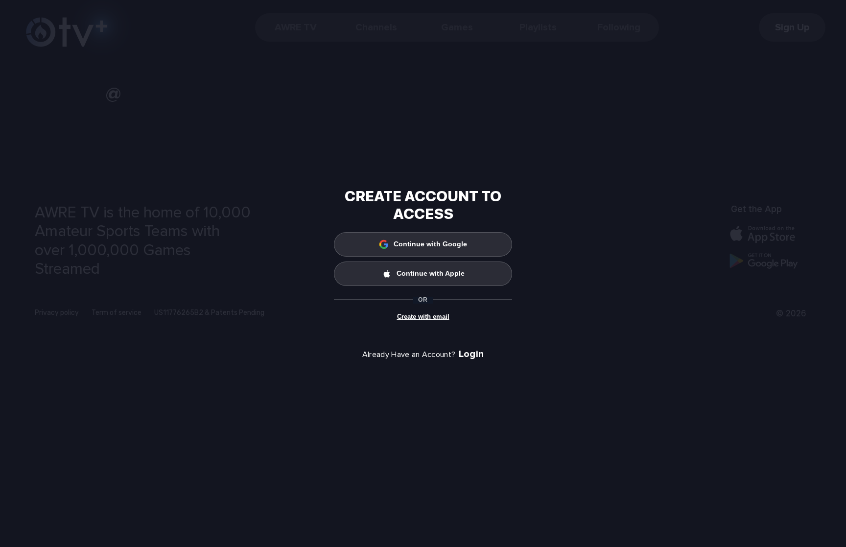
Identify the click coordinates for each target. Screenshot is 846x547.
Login (471, 354)
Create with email (423, 316)
